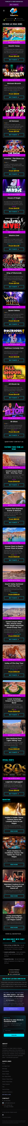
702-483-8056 (7, 1100)
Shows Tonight (5, 1074)
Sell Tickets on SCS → (14, 1009)
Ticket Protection (6, 1084)
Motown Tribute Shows (7, 1079)
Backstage (4, 1068)
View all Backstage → (14, 934)
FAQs (3, 1086)
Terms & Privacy (5, 1089)
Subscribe (14, 1035)
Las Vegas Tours (6, 1066)
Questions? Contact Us (14, 441)
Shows (3, 1063)
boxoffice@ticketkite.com (9, 1103)
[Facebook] (3, 1115)
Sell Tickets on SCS (6, 1094)
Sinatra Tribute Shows (7, 1081)
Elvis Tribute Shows (6, 1076)
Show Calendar (5, 1071)
